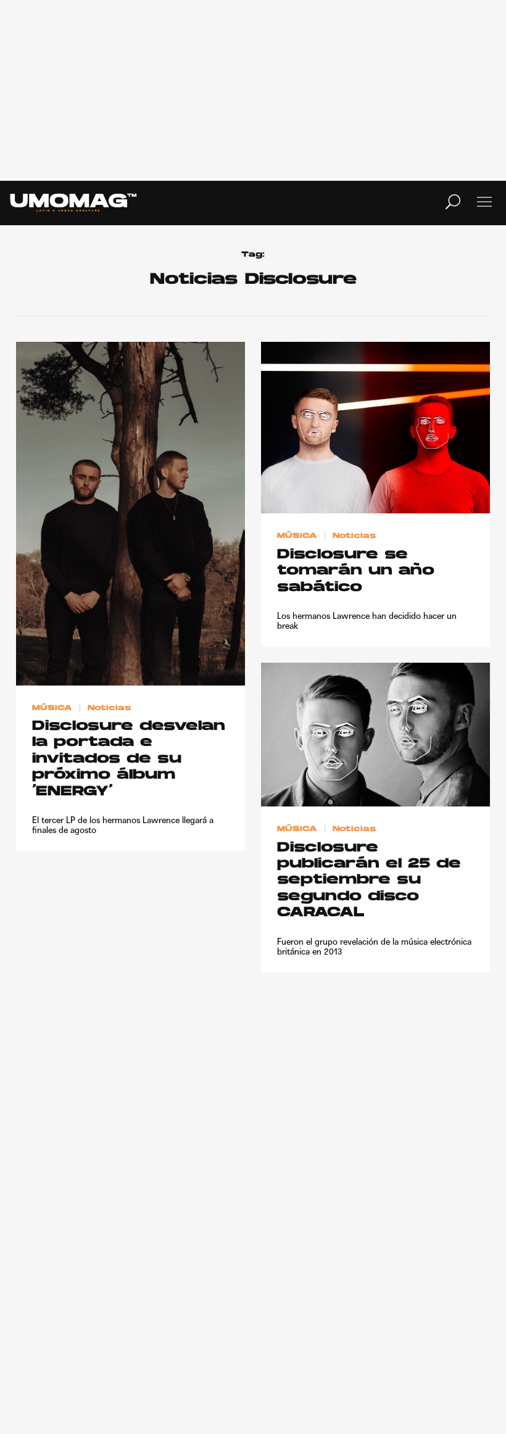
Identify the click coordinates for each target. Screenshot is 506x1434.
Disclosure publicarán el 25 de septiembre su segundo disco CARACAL (369, 881)
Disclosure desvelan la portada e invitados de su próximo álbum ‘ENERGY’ (128, 759)
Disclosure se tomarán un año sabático (355, 571)
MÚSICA (52, 707)
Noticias (109, 707)
